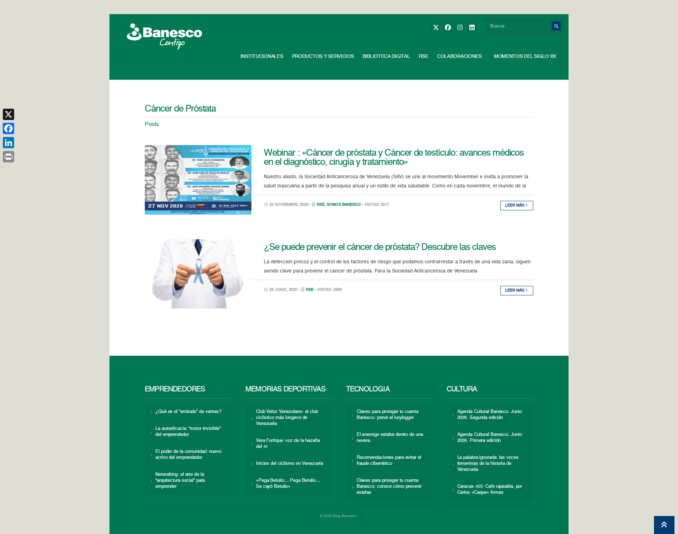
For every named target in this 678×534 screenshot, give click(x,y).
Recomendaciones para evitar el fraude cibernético (389, 460)
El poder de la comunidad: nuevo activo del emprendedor (188, 454)
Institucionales (261, 56)
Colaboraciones (459, 56)
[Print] (8, 157)
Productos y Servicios (323, 56)
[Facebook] (447, 28)
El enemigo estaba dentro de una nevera (390, 437)
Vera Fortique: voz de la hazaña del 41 (288, 443)
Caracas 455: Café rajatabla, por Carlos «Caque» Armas (489, 489)
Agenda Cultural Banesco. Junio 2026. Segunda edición (489, 414)
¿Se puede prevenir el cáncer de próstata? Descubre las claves (380, 247)
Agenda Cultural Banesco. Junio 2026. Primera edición (489, 437)
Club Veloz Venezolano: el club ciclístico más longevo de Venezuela (287, 417)
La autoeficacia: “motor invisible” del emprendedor (187, 431)
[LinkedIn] (471, 28)
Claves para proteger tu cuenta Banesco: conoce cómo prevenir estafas (389, 486)
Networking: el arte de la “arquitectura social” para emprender (180, 480)
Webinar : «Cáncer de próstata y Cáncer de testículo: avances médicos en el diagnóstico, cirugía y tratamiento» (394, 158)
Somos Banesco (344, 205)
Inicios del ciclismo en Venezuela (289, 463)
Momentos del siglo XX (525, 56)
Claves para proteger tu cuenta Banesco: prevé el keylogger (387, 414)
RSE (423, 56)
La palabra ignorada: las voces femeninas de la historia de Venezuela (488, 463)
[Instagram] (459, 28)
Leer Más (515, 206)
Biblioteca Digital (386, 56)
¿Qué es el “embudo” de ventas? (188, 411)
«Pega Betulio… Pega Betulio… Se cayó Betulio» (288, 483)
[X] (435, 28)
